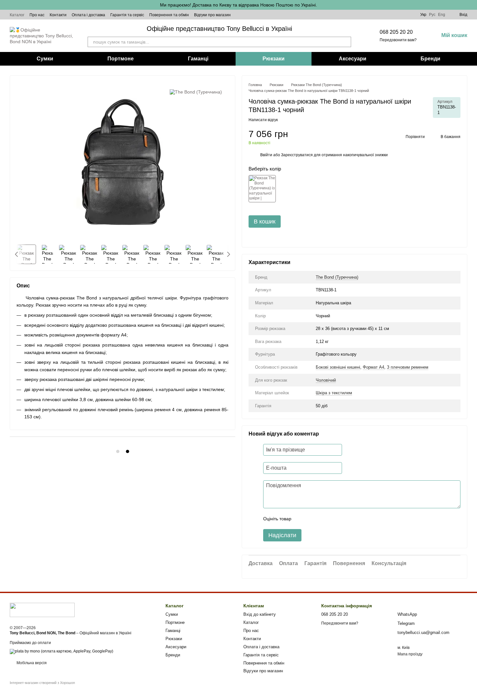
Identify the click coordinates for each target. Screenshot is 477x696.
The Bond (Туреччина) (337, 277)
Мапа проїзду (410, 654)
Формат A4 (373, 367)
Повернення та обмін (169, 15)
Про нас (37, 15)
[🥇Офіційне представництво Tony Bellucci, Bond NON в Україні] (42, 609)
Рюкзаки (274, 58)
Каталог (17, 15)
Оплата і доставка (88, 15)
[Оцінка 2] (312, 519)
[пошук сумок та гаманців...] (346, 42)
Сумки (45, 58)
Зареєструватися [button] (297, 155)
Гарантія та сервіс (127, 15)
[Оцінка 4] (333, 519)
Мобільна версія (31, 663)
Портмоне (120, 58)
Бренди (430, 58)
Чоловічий (326, 380)
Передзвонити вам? (398, 40)
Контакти (58, 15)
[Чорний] (262, 188)
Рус (432, 15)
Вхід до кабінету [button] (259, 614)
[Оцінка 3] (323, 519)
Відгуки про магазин (212, 15)
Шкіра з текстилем (334, 392)
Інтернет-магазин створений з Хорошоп (42, 683)
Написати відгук (263, 120)
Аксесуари (352, 58)
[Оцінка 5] (343, 519)
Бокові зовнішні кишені (338, 367)
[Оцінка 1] (302, 519)
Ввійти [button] (266, 155)
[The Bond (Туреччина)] (196, 91)
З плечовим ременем (407, 367)
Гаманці (198, 58)
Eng (441, 15)
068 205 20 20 (396, 32)
